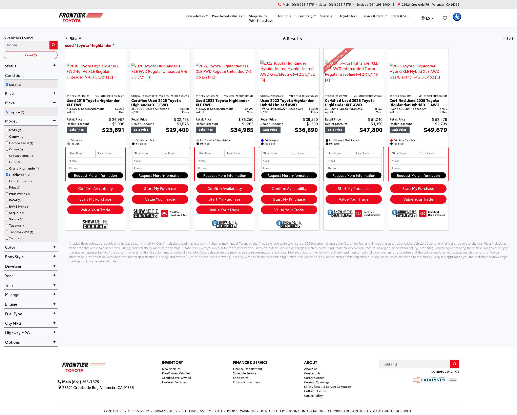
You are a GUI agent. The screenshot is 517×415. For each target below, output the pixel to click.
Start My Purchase (95, 199)
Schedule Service (244, 373)
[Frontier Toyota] (80, 16)
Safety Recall (211, 411)
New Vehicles (171, 369)
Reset (29, 55)
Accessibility (139, 411)
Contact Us (312, 373)
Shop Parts (240, 377)
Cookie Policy (313, 395)
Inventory (172, 362)
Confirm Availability (95, 188)
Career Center (314, 377)
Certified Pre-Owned (176, 377)
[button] (196, 16)
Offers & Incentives (246, 382)
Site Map (189, 411)
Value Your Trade (95, 209)
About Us (310, 369)
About (310, 362)
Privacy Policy (165, 411)
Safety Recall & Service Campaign (327, 386)
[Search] (53, 45)
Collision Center (315, 391)
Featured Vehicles (174, 382)
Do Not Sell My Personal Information (292, 411)
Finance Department (247, 369)
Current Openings (316, 382)
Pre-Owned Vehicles (176, 373)
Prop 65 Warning (241, 411)
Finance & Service (250, 362)
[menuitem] (32, 84)
